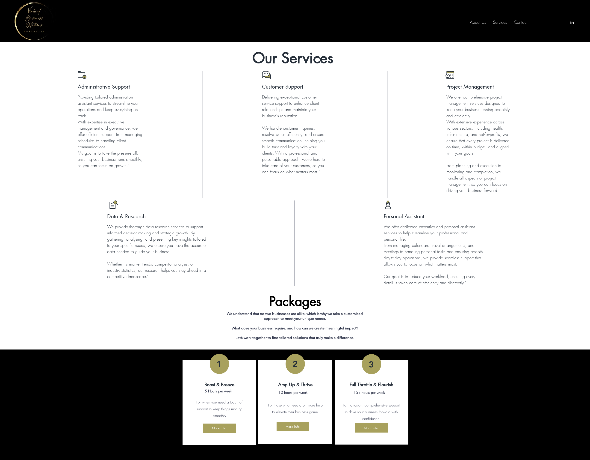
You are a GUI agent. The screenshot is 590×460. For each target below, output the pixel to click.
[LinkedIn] (572, 22)
